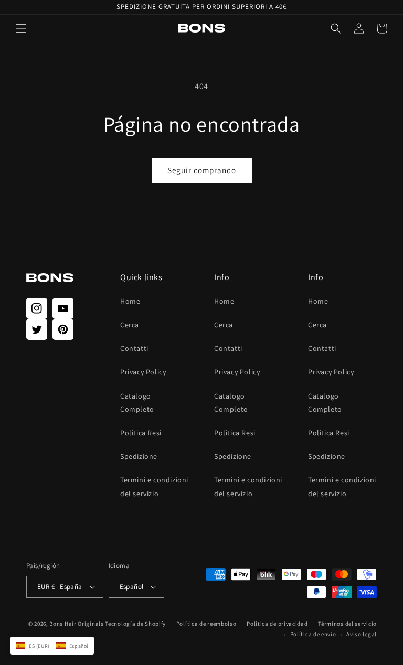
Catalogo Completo (137, 402)
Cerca (129, 324)
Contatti (134, 348)
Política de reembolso (206, 623)
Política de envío (313, 634)
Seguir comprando (201, 170)
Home (130, 301)
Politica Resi (141, 432)
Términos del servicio (347, 623)
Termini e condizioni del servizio (154, 486)
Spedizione (138, 456)
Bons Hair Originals (76, 623)
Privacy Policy (143, 372)
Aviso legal (361, 634)
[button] (21, 28)
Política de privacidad (277, 623)
